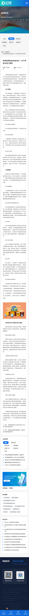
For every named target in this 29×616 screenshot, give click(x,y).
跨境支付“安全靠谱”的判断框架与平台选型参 (16, 460)
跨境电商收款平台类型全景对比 (11, 550)
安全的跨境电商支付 (8, 506)
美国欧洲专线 (16, 509)
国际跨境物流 (15, 497)
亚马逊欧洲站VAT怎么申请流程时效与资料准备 (15, 547)
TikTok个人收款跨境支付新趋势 (12, 465)
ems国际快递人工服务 (15, 512)
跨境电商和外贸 (7, 509)
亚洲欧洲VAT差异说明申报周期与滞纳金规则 (14, 533)
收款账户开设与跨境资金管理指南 (12, 542)
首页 (2, 52)
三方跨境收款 (6, 497)
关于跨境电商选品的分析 (9, 503)
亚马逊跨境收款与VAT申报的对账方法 (13, 539)
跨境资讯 (7, 52)
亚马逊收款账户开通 (19, 506)
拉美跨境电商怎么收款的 (9, 500)
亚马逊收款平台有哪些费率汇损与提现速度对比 (15, 536)
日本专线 (5, 512)
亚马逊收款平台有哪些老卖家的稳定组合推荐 (14, 544)
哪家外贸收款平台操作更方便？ (13, 462)
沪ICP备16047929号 (14, 606)
